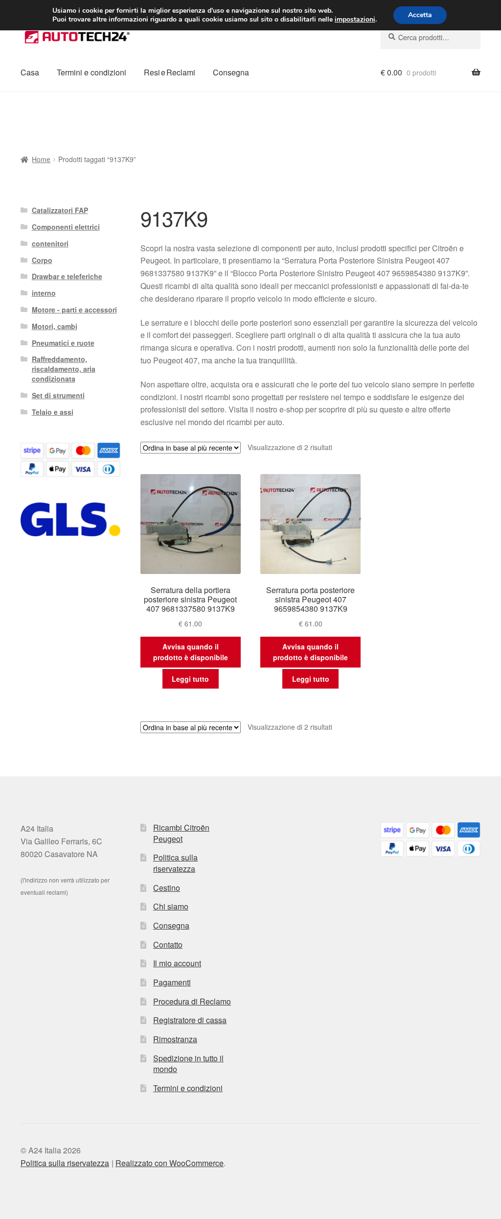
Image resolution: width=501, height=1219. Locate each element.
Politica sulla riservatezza (175, 863)
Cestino (166, 887)
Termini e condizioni (91, 72)
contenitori (50, 243)
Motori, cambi (54, 326)
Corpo (42, 260)
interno (44, 293)
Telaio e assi (52, 412)
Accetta (420, 15)
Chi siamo (170, 906)
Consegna (231, 72)
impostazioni (355, 19)
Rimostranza (175, 1039)
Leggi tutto (190, 679)
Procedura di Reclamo (192, 1001)
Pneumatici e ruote (63, 343)
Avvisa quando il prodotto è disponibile (190, 652)
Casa (30, 72)
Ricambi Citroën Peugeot (181, 833)
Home (41, 159)
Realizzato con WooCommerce (169, 1163)
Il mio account (177, 963)
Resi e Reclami (169, 72)
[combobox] (430, 37)
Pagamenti (172, 982)
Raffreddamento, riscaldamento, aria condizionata (63, 368)
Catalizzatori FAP (60, 210)
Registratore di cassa (190, 1020)
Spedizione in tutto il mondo (188, 1063)
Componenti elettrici (66, 227)
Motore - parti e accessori (74, 309)
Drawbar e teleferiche (67, 276)
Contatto (167, 944)
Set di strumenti (58, 395)
